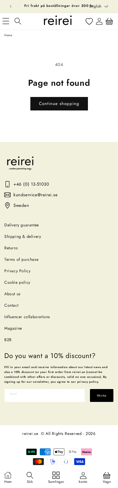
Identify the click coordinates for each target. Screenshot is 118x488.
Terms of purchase (21, 259)
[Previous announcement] (10, 6)
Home (8, 35)
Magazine (13, 328)
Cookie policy (17, 282)
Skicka (102, 395)
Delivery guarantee (21, 225)
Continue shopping (59, 103)
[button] (17, 21)
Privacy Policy (17, 271)
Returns (11, 248)
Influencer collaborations (27, 317)
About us (12, 294)
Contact (11, 305)
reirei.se (30, 433)
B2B (8, 340)
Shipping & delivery (22, 236)
